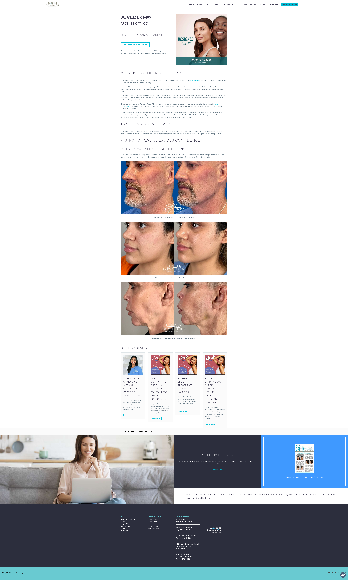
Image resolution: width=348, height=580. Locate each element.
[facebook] (332, 572)
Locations (262, 4)
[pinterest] (339, 572)
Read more (129, 415)
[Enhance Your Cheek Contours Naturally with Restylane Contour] (215, 365)
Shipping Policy (153, 528)
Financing (151, 524)
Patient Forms (153, 521)
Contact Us (125, 521)
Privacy (123, 528)
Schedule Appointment (290, 4)
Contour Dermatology (17, 573)
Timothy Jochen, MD (128, 519)
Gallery (253, 4)
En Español (125, 530)
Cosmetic (200, 4)
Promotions (274, 4)
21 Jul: (214, 390)
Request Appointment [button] (135, 45)
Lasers (245, 4)
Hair (237, 4)
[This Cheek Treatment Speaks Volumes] (187, 365)
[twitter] (329, 572)
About (209, 4)
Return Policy (153, 526)
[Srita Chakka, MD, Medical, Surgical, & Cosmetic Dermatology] (133, 365)
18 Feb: (159, 388)
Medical (191, 4)
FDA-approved (195, 80)
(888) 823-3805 (188, 557)
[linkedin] (335, 572)
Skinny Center (228, 4)
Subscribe (217, 469)
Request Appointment (128, 524)
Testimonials (125, 526)
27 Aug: (186, 385)
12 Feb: (132, 387)
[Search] (301, 4)
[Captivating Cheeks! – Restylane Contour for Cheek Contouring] (160, 365)
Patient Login (153, 519)
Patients (217, 4)
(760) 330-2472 (185, 554)
